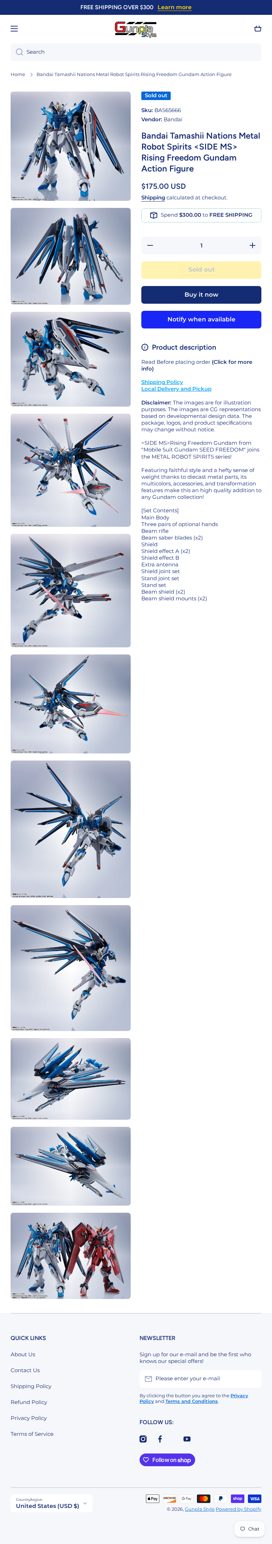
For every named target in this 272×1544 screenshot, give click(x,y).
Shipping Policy (31, 1386)
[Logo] (136, 28)
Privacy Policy (29, 1418)
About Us (23, 1354)
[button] (257, 28)
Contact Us (25, 1370)
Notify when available (202, 319)
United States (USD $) (47, 1506)
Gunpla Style (200, 1509)
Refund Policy (29, 1402)
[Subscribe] (252, 1379)
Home (18, 74)
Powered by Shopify (238, 1509)
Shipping (153, 197)
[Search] (17, 52)
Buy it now (202, 294)
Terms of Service (32, 1434)
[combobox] (136, 52)
